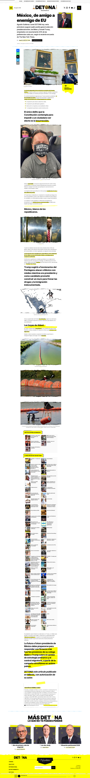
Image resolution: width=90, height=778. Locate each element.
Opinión (11, 761)
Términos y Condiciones (75, 768)
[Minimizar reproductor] (72, 776)
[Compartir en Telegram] (17, 59)
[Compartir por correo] (17, 63)
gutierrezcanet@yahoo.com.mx (32, 705)
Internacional (13, 767)
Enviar (53, 767)
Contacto (78, 765)
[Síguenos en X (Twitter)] (64, 8)
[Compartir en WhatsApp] (17, 53)
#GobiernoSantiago (66, 1)
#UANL (20, 1)
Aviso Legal (78, 766)
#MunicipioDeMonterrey (53, 1)
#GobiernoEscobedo (29, 1)
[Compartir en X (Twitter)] (17, 56)
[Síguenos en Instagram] (67, 8)
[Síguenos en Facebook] (69, 8)
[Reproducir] (19, 776)
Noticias (11, 772)
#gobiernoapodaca (41, 1)
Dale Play (11, 764)
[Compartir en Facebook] (17, 50)
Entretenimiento (14, 769)
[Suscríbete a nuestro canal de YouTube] (72, 8)
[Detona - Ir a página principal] (45, 7)
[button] (68, 87)
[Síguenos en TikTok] (74, 8)
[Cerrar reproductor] (74, 776)
